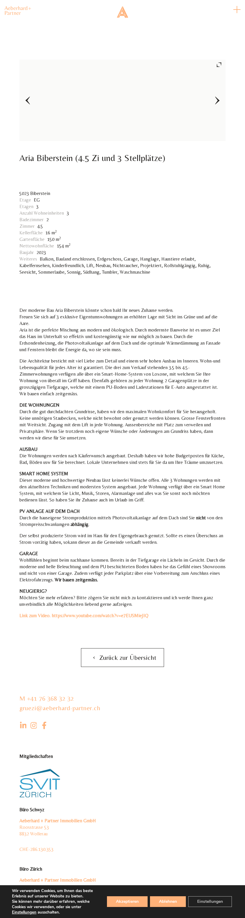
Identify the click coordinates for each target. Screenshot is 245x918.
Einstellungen (24, 912)
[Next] (217, 100)
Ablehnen (168, 901)
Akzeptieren (127, 901)
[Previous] (27, 100)
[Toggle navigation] (237, 9)
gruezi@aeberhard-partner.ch (59, 708)
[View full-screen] (219, 64)
